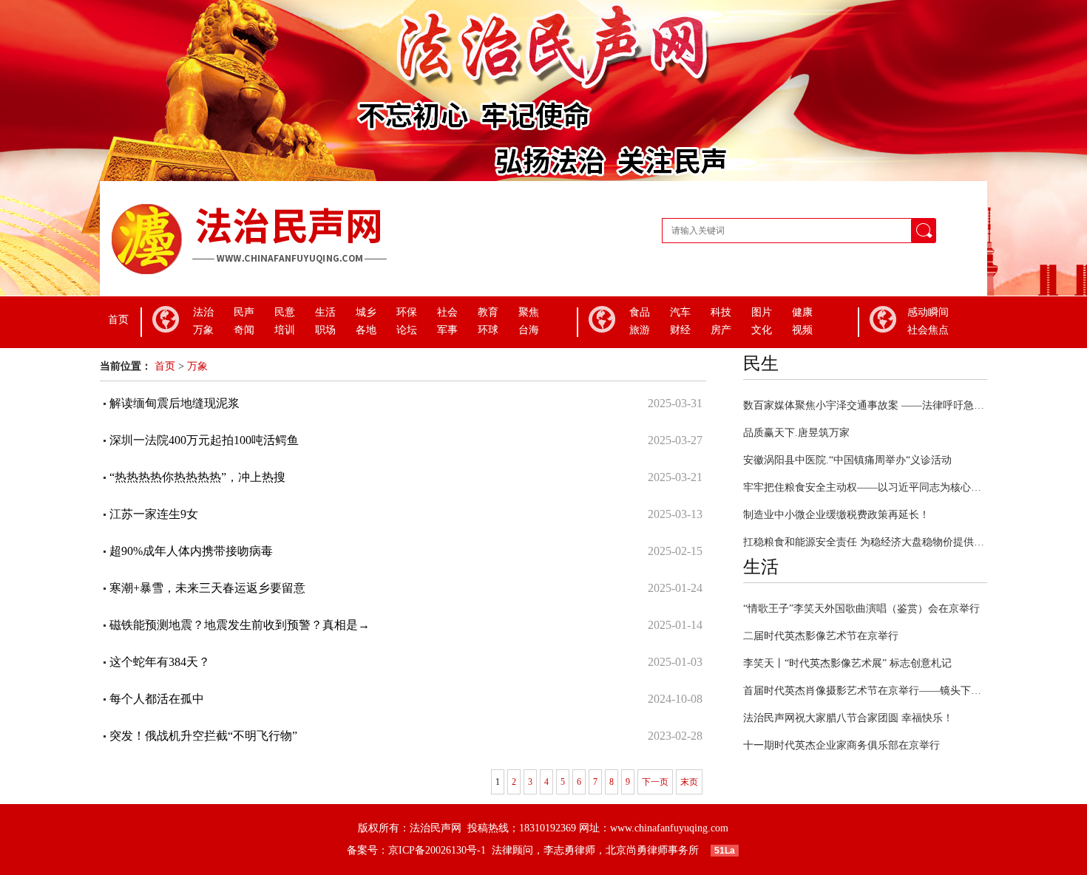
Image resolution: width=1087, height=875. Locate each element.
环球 (488, 330)
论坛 (406, 330)
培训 (284, 330)
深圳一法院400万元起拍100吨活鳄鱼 (204, 440)
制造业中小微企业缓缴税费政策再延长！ (836, 514)
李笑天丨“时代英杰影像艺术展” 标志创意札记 (847, 663)
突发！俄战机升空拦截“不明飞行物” (203, 735)
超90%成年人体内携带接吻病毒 (191, 551)
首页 (118, 319)
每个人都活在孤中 (156, 698)
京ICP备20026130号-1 (440, 850)
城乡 (366, 312)
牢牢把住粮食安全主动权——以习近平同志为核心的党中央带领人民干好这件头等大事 (865, 487)
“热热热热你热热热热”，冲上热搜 (197, 477)
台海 (528, 330)
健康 (802, 312)
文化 (761, 330)
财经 (680, 330)
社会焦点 (928, 330)
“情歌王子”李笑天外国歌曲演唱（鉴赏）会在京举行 (861, 608)
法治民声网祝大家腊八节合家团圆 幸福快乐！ (848, 718)
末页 (689, 782)
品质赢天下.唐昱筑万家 (796, 432)
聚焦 (528, 312)
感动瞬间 (928, 312)
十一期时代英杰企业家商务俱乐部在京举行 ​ (843, 745)
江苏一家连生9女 (153, 514)
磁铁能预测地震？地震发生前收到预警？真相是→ (239, 625)
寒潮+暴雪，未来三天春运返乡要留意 (207, 588)
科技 (721, 312)
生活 (325, 312)
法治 (203, 312)
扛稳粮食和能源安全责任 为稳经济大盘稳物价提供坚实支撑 (865, 542)
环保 (406, 312)
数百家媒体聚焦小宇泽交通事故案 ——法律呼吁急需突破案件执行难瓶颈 (865, 405)
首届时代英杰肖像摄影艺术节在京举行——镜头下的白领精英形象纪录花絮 (865, 690)
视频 (802, 330)
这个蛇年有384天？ (159, 662)
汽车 (680, 312)
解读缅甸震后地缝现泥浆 (174, 403)
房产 (721, 330)
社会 (447, 312)
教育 (488, 312)
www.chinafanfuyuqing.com (669, 828)
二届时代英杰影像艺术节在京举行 (820, 635)
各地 (366, 330)
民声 (244, 312)
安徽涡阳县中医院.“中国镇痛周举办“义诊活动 (847, 460)
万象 (203, 330)
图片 (761, 312)
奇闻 (244, 330)
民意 (284, 312)
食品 (639, 312)
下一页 (655, 782)
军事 (447, 330)
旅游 (639, 330)
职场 (325, 330)
